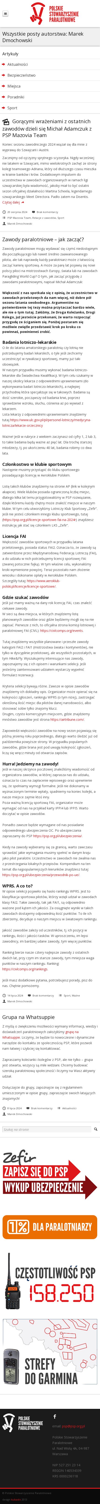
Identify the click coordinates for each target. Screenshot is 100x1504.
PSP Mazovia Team (19, 217)
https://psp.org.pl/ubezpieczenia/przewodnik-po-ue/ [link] (40, 875)
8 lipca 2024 (14, 1108)
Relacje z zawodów (44, 217)
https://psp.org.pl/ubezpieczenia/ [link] (57, 836)
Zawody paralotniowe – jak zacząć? (43, 239)
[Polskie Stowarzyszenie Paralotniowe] (54, 13)
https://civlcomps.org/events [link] (61, 630)
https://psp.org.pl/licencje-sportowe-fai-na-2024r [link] (39, 519)
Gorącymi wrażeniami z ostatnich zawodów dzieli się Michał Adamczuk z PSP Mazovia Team (47, 128)
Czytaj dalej (11, 202)
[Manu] (5, 13)
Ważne (76, 995)
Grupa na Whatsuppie (28, 1016)
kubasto (16, 1499)
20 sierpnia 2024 (17, 212)
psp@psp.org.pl (73, 1426)
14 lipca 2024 (15, 995)
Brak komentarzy (47, 212)
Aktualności (69, 1108)
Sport (60, 217)
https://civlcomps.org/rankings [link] (24, 969)
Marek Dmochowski (19, 223)
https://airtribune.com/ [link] (67, 719)
